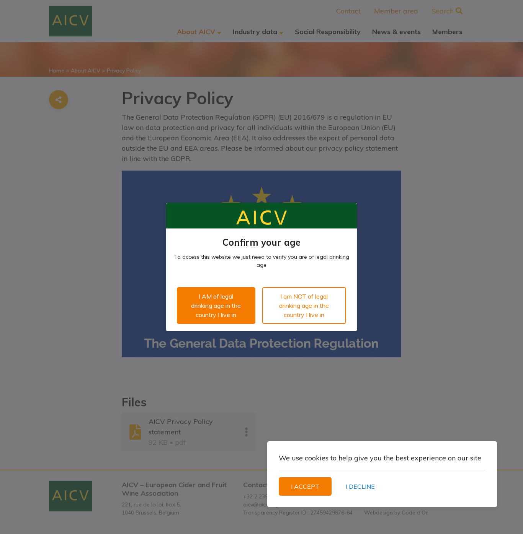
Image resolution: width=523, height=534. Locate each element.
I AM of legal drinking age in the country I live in (216, 305)
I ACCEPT (305, 486)
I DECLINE (360, 486)
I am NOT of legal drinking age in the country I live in (304, 305)
